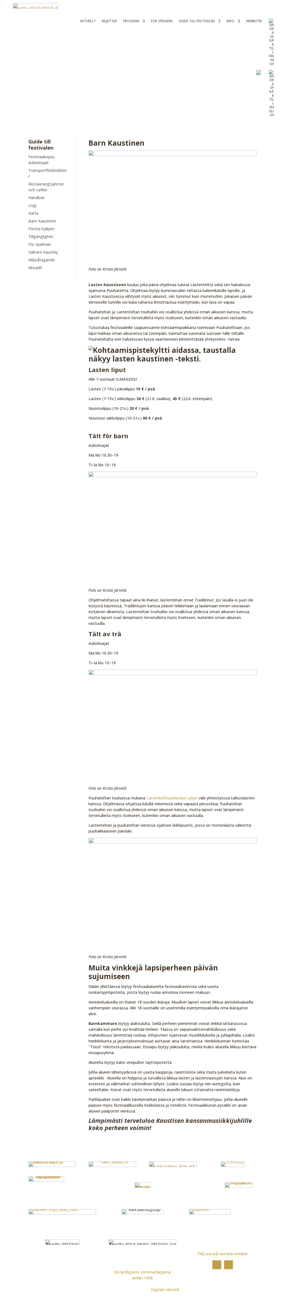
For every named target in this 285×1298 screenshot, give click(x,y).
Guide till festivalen (197, 21)
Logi (32, 205)
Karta (33, 213)
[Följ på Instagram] (228, 1264)
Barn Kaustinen (42, 221)
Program (131, 21)
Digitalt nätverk (165, 1289)
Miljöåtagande (41, 259)
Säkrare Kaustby (43, 252)
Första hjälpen (41, 228)
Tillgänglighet (40, 236)
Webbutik (254, 21)
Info (230, 21)
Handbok (36, 197)
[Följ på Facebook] (216, 1264)
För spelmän (162, 21)
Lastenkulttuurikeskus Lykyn (172, 798)
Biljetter (109, 21)
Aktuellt (88, 21)
